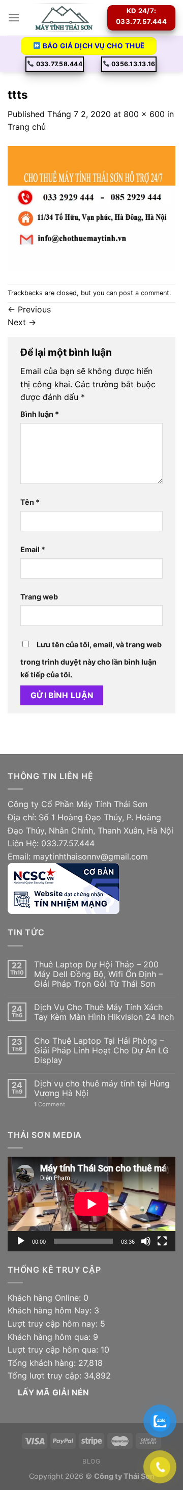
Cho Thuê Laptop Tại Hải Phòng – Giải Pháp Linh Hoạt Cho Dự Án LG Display (101, 1050)
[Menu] (14, 17)
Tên (30, 502)
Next (22, 322)
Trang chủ (27, 127)
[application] (91, 1204)
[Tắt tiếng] (146, 1241)
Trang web (39, 596)
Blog (91, 1461)
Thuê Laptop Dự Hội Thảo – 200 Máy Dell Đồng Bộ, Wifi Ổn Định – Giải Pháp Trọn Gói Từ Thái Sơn (98, 974)
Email (32, 549)
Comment (49, 1104)
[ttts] (91, 208)
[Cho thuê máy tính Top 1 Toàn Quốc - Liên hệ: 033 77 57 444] (63, 18)
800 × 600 (144, 114)
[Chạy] (21, 1241)
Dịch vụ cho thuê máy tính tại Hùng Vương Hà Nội (102, 1088)
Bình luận (39, 414)
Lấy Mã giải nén (53, 1392)
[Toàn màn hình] (162, 1241)
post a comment (144, 293)
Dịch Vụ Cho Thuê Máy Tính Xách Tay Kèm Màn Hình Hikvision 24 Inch (104, 1012)
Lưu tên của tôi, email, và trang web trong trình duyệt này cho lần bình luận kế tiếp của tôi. (91, 659)
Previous (29, 309)
